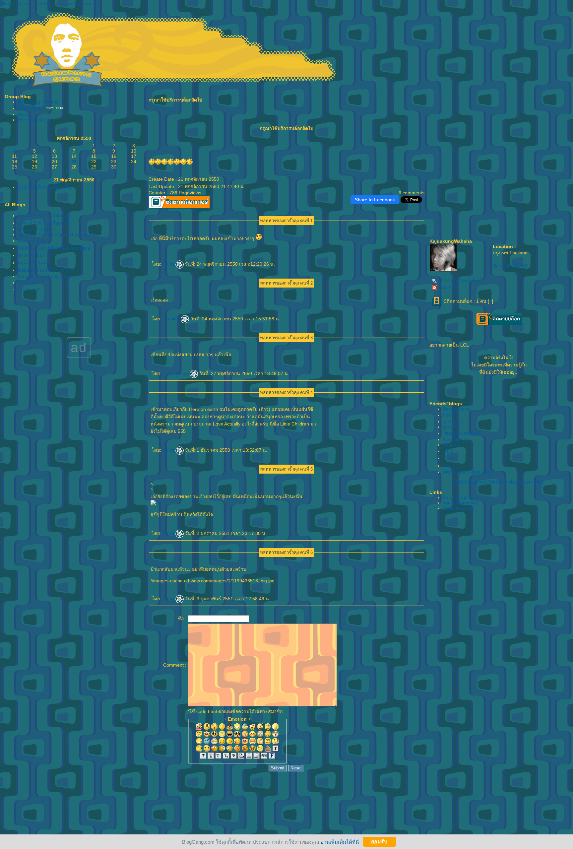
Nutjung (451, 444)
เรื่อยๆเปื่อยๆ (30, 108)
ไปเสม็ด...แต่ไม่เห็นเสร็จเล (54, 248)
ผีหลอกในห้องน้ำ (34, 262)
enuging (171, 318)
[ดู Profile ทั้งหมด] (511, 265)
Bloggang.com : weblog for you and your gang (49, 3)
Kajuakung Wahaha (38, 101)
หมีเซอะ (451, 465)
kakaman (452, 421)
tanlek (449, 426)
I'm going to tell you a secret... (49, 276)
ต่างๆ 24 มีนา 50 (35, 255)
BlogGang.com (458, 508)
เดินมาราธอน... (34, 240)
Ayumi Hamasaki (460, 502)
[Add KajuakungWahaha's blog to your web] (498, 482)
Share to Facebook (375, 199)
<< (8, 138)
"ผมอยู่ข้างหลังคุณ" (462, 433)
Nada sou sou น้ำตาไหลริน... (48, 270)
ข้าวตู (168, 264)
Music (24, 114)
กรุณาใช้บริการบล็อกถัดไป (45, 187)
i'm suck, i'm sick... (37, 229)
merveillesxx (176, 373)
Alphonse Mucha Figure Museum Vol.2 (58, 234)
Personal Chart (33, 119)
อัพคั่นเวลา (29, 282)
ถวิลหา (450, 415)
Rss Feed (449, 287)
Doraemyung (456, 409)
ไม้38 (448, 451)
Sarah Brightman (460, 497)
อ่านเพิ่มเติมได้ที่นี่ (340, 841)
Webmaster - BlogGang (467, 472)
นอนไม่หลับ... (31, 290)
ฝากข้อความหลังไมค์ (460, 280)
